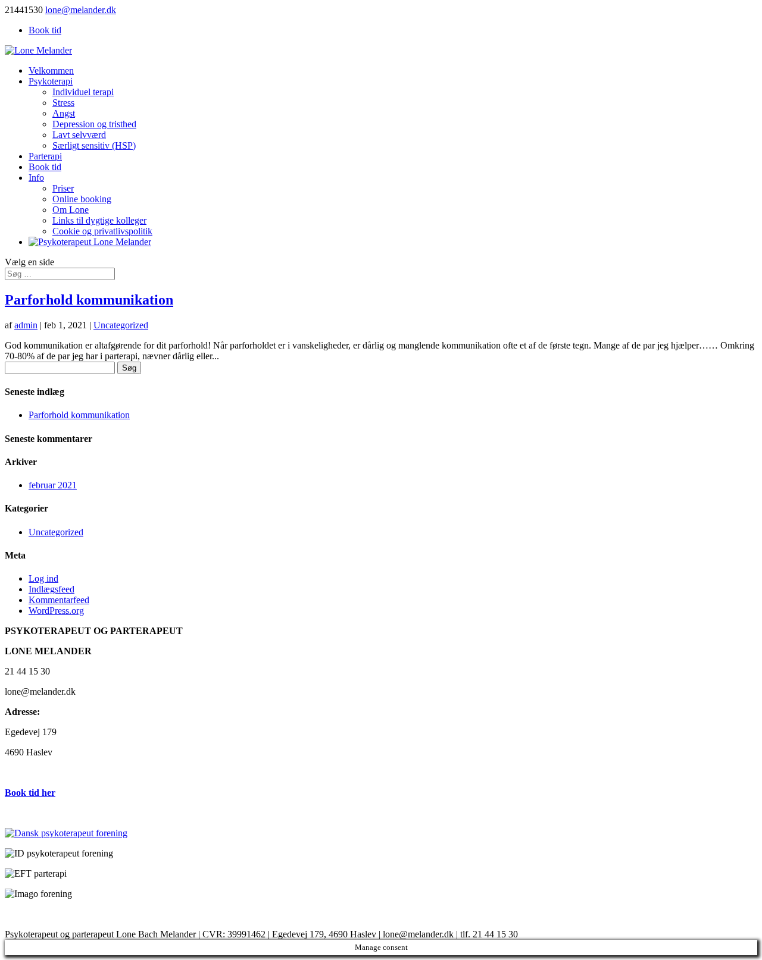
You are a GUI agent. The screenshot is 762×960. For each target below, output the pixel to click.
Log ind (43, 578)
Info (36, 177)
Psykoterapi (51, 81)
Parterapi (45, 156)
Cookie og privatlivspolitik (102, 231)
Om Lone (70, 210)
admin (26, 325)
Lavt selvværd (79, 135)
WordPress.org (56, 611)
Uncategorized (120, 325)
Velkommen (51, 70)
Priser (63, 188)
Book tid (45, 30)
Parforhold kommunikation (89, 300)
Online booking (81, 199)
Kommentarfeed (59, 600)
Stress (63, 103)
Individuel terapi (83, 92)
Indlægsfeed (51, 589)
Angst (63, 113)
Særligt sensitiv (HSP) (94, 145)
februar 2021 (53, 485)
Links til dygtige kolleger (99, 220)
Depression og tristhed (94, 124)
